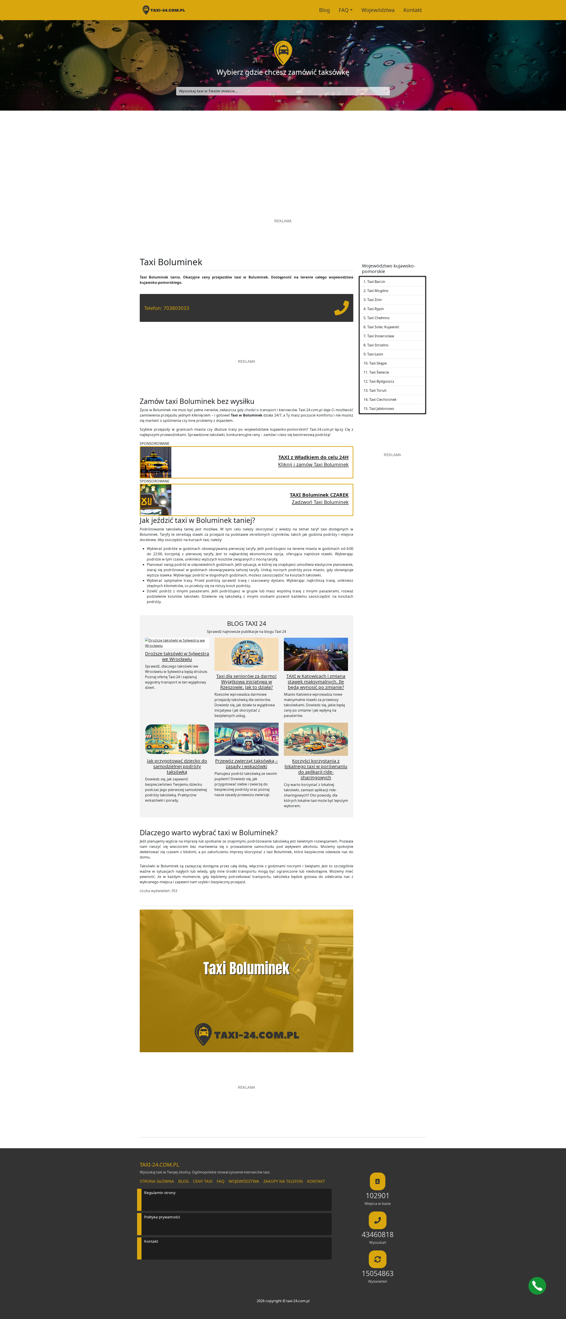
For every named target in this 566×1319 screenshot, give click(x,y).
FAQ (220, 1181)
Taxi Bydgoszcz (381, 381)
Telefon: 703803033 (166, 308)
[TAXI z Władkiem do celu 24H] (155, 461)
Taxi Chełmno (378, 317)
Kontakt (412, 9)
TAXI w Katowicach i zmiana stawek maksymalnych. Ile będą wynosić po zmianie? (315, 681)
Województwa (378, 9)
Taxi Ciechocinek (383, 399)
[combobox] (283, 91)
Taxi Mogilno (377, 290)
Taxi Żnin (374, 299)
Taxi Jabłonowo (381, 408)
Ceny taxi (202, 1181)
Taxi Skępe (378, 363)
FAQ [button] (344, 9)
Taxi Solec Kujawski (383, 326)
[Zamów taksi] (341, 311)
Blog (324, 9)
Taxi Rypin (375, 308)
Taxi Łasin (375, 354)
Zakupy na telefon (283, 1181)
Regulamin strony (160, 1192)
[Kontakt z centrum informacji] (537, 1286)
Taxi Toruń (377, 390)
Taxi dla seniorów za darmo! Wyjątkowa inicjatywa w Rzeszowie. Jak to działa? (246, 681)
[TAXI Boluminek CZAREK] (155, 499)
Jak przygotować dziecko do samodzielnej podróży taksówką (177, 766)
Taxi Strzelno (377, 345)
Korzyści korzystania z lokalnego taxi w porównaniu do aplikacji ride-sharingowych (316, 769)
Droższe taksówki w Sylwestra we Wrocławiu (177, 656)
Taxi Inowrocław (380, 336)
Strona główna (157, 1181)
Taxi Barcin (376, 281)
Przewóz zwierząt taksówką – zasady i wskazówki (246, 763)
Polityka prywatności (162, 1216)
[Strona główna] (163, 10)
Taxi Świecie (379, 372)
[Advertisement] (283, 153)
